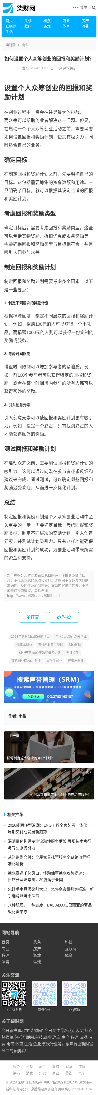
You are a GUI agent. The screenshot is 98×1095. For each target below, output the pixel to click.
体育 (66, 26)
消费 (85, 26)
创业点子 (72, 653)
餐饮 (68, 1073)
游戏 (47, 26)
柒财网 (10, 45)
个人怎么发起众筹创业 (71, 636)
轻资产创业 (76, 661)
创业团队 (75, 645)
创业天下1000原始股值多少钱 (40, 653)
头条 (28, 21)
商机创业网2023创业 (26, 661)
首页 (9, 21)
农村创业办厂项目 (50, 645)
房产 (85, 21)
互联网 (10, 26)
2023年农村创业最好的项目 (30, 636)
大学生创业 (54, 661)
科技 (47, 21)
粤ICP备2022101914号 (61, 1082)
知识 (42, 1073)
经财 (55, 1066)
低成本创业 (24, 645)
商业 (66, 21)
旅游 (68, 1066)
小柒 (22, 716)
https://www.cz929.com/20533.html (33, 596)
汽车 (81, 1073)
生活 (9, 32)
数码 (28, 26)
